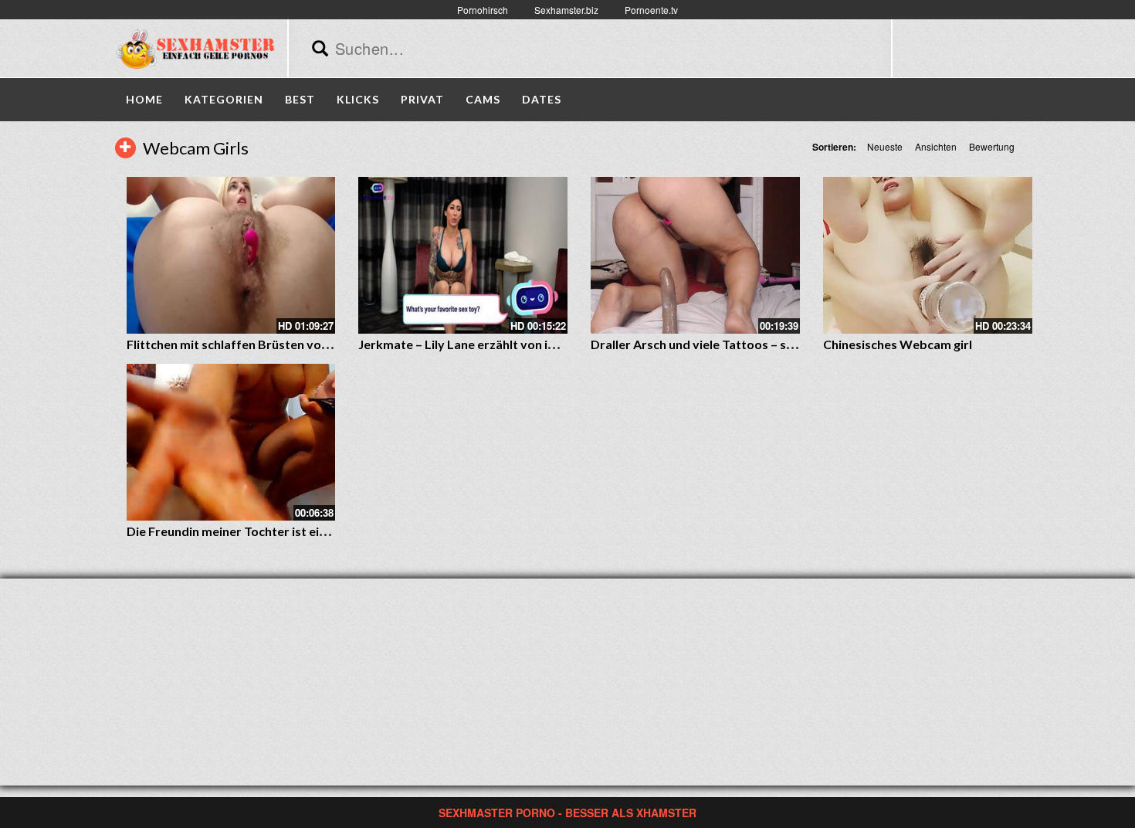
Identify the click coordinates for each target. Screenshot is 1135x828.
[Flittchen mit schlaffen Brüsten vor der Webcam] (231, 255)
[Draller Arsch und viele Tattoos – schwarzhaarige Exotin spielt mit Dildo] (695, 255)
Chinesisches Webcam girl (897, 344)
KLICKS (358, 99)
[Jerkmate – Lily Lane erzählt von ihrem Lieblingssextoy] (463, 255)
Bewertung (992, 146)
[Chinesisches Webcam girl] (927, 255)
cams (483, 99)
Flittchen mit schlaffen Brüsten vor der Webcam (265, 344)
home (144, 99)
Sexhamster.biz (566, 10)
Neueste (885, 146)
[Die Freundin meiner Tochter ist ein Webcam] (231, 442)
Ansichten (936, 146)
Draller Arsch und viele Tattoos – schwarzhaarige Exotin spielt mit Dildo (795, 344)
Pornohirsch (482, 10)
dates (541, 99)
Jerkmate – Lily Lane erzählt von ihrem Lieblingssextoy (514, 344)
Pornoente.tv (651, 10)
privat (422, 99)
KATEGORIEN (224, 99)
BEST (300, 99)
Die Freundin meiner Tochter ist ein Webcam (253, 531)
